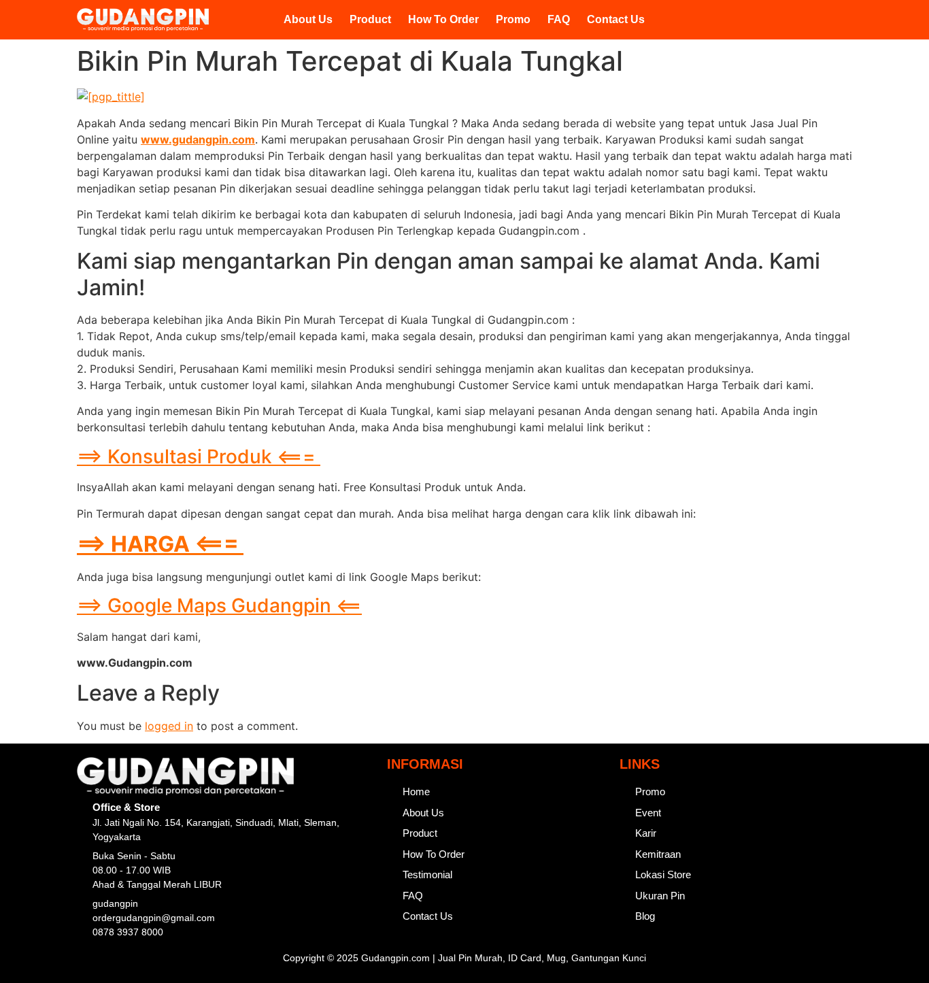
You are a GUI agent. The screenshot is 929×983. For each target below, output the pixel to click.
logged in (169, 726)
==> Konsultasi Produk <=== (198, 456)
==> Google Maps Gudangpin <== (219, 605)
